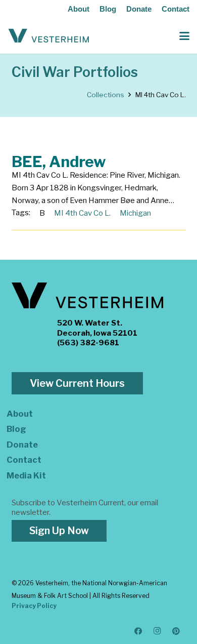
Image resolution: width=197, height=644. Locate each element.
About (78, 9)
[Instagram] (157, 631)
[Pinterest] (176, 631)
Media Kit (26, 475)
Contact (175, 9)
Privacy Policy (34, 606)
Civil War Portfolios (75, 72)
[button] (184, 36)
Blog (108, 9)
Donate (139, 9)
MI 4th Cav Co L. (82, 213)
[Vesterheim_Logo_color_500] (49, 36)
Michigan (135, 213)
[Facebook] (138, 631)
